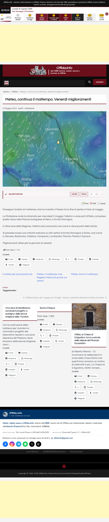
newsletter (99, 82)
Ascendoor (66, 473)
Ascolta (74, 194)
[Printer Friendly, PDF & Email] (93, 204)
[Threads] (38, 444)
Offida (5, 287)
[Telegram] (18, 444)
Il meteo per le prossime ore (17, 274)
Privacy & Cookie (76, 452)
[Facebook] (5, 444)
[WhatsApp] (25, 444)
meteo (13, 290)
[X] (32, 444)
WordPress (86, 473)
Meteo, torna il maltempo (84, 274)
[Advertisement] (54, 43)
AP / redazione (27, 108)
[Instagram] (12, 444)
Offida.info (64, 68)
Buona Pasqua (47, 308)
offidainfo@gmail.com (63, 438)
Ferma (83, 194)
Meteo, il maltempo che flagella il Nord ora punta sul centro (52, 277)
